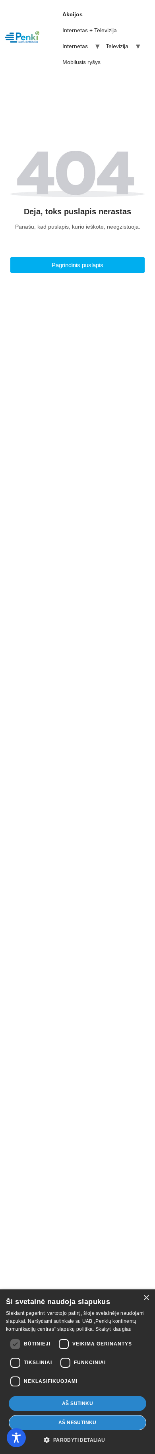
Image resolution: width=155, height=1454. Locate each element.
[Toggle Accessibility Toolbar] (16, 1437)
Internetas (75, 46)
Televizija (117, 46)
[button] (77, 1440)
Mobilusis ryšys (81, 62)
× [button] (146, 1298)
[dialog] (77, 1371)
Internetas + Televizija (89, 30)
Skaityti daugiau (113, 1329)
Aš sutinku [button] (77, 1403)
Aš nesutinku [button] (77, 1422)
